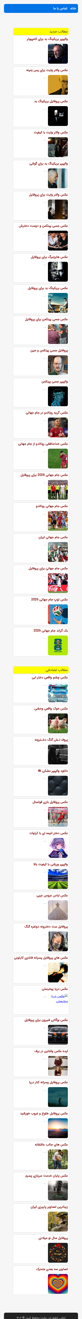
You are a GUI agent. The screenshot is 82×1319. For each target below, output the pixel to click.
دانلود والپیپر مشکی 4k (53, 770)
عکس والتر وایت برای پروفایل (48, 194)
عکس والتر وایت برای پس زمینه (47, 70)
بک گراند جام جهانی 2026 (51, 630)
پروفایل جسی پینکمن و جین (49, 350)
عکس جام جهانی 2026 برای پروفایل (44, 474)
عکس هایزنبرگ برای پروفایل (49, 256)
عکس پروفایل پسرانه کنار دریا (48, 1082)
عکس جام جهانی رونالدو (52, 506)
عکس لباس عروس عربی (52, 895)
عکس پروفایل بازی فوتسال (50, 802)
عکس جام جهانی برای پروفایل (48, 568)
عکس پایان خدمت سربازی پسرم (46, 1175)
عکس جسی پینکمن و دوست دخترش (43, 225)
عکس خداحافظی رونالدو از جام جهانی (43, 443)
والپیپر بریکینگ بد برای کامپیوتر (47, 38)
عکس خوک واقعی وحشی (51, 708)
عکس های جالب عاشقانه (51, 1144)
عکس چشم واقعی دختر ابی (50, 677)
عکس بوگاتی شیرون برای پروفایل (46, 1020)
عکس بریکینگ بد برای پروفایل (48, 288)
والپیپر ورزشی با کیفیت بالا (50, 864)
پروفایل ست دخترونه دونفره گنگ (46, 926)
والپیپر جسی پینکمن (55, 381)
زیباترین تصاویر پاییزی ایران (49, 1206)
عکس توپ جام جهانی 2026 (49, 599)
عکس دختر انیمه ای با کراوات (48, 833)
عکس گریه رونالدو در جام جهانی (47, 412)
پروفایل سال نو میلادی (53, 1237)
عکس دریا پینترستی (55, 988)
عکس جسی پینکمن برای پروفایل (46, 319)
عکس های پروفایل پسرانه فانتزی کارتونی (41, 957)
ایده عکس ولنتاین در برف (51, 1051)
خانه (73, 8)
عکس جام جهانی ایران (53, 537)
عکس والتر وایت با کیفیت (51, 132)
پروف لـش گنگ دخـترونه (51, 739)
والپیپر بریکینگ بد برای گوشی (48, 163)
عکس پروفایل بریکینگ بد (51, 101)
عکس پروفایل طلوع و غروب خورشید (44, 1113)
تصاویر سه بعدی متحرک (52, 1269)
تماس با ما (60, 8)
